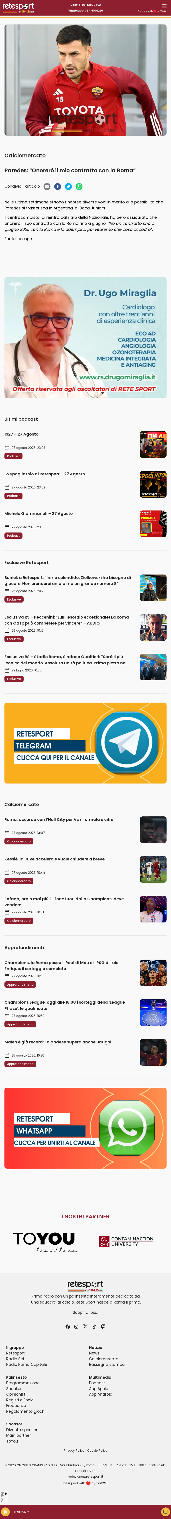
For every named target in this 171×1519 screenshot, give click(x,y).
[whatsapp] (79, 186)
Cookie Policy (97, 1451)
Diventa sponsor (21, 1430)
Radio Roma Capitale (26, 1364)
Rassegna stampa (107, 1364)
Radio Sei (15, 1359)
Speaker (14, 1388)
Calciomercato (25, 155)
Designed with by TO (152, 11)
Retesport (15, 1353)
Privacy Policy (74, 1451)
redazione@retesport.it (85, 1477)
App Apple (98, 1388)
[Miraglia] (85, 337)
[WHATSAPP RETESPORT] (85, 1128)
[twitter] (68, 186)
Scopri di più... (85, 1312)
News (94, 1353)
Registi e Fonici (20, 1400)
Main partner (18, 1435)
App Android (100, 1394)
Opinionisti (16, 1394)
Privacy (2, 1497)
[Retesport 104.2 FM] (85, 1286)
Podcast (97, 1383)
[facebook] (57, 186)
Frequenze (16, 1405)
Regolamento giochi (25, 1411)
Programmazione (23, 1383)
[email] (47, 186)
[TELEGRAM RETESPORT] (85, 743)
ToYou (12, 1441)
